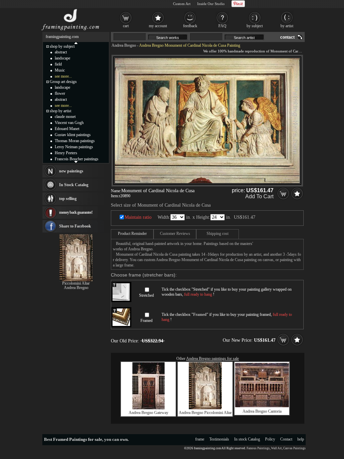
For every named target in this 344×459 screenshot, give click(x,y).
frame (199, 439)
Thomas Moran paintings (75, 140)
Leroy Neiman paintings (74, 146)
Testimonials (219, 439)
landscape (62, 58)
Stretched (146, 295)
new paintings (71, 171)
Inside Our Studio (211, 4)
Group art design (63, 81)
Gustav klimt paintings (73, 134)
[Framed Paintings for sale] (70, 30)
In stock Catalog (247, 439)
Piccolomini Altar (76, 283)
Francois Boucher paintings (76, 159)
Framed (146, 320)
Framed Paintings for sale (77, 439)
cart (126, 26)
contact (287, 37)
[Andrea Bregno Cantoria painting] (262, 406)
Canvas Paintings (294, 448)
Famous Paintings (258, 448)
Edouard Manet (67, 128)
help (300, 439)
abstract (61, 52)
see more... (63, 76)
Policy (270, 439)
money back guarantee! (75, 212)
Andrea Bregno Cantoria (262, 411)
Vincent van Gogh (69, 122)
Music (60, 70)
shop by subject (62, 46)
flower (60, 93)
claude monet (65, 116)
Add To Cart (259, 196)
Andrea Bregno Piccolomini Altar (205, 412)
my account (158, 26)
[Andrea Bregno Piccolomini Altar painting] (205, 408)
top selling (68, 198)
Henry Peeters (66, 153)
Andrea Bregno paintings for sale (212, 358)
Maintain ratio (138, 217)
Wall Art (276, 448)
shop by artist (60, 111)
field (58, 64)
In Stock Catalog (73, 184)
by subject (255, 26)
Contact (286, 439)
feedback (190, 26)
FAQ (222, 26)
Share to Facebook (75, 226)
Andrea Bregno (124, 45)
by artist (287, 26)
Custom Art (181, 4)
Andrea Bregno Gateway (148, 412)
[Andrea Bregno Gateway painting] (148, 408)
